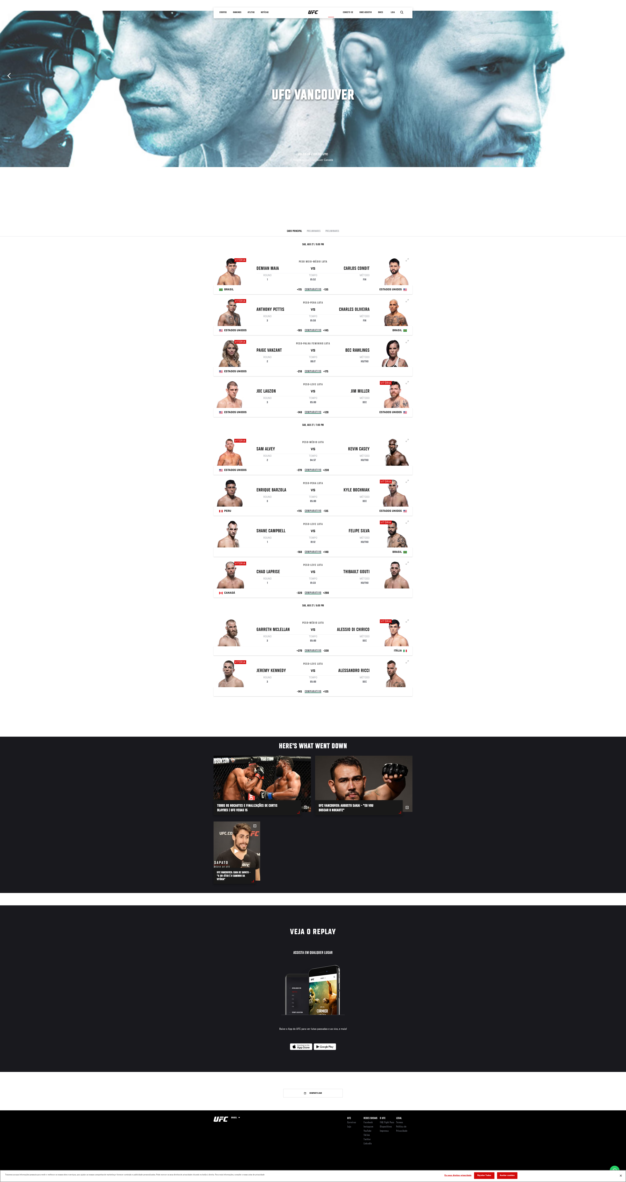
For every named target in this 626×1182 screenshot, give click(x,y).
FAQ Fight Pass (387, 1122)
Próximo (616, 76)
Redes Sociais (370, 1118)
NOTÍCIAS (264, 12)
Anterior (10, 76)
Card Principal (294, 231)
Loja (349, 1126)
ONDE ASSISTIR (365, 12)
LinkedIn (368, 1143)
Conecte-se (348, 12)
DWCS (380, 12)
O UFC (382, 1118)
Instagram (368, 1126)
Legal (399, 1118)
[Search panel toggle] (402, 12)
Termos (399, 1122)
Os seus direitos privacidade (457, 1176)
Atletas (251, 12)
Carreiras (351, 1122)
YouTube (367, 1131)
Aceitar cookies (507, 1176)
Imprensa (384, 1131)
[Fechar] (620, 1175)
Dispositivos (386, 1126)
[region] (313, 1176)
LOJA (393, 12)
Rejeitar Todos (484, 1176)
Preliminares (313, 231)
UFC (349, 1118)
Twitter (367, 1139)
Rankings (237, 12)
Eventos (223, 12)
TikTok (367, 1135)
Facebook (368, 1122)
